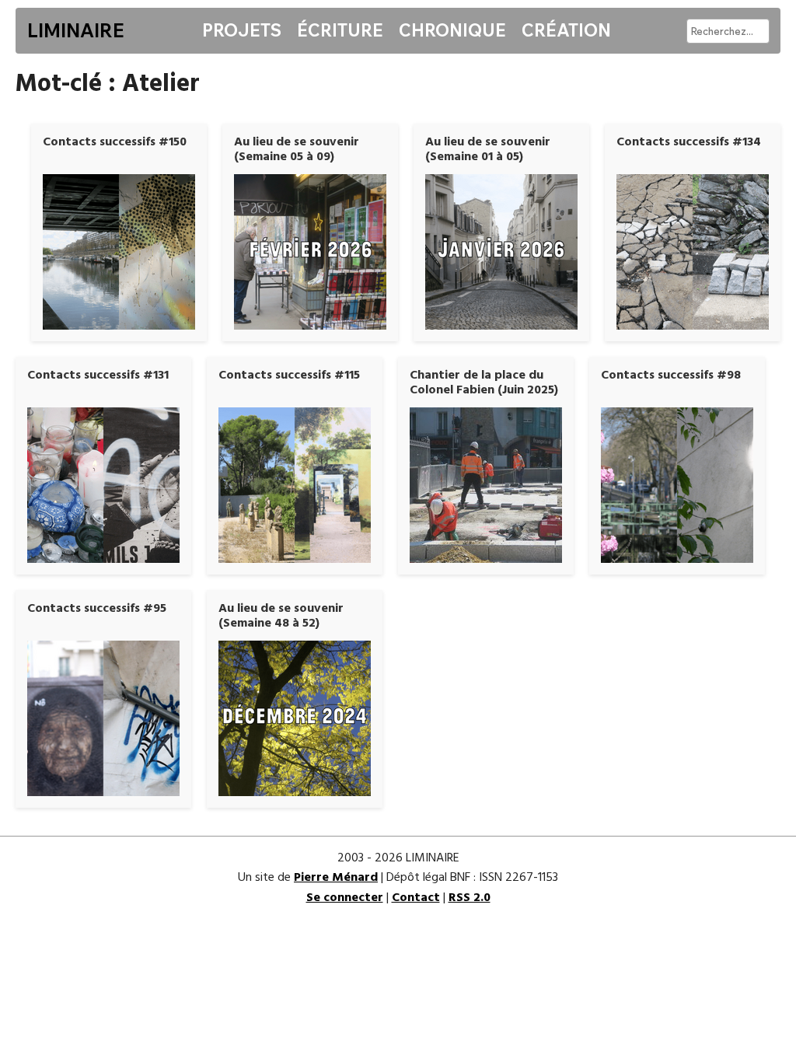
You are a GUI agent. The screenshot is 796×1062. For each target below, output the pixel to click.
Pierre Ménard (336, 878)
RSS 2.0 (470, 898)
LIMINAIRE (75, 30)
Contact (416, 898)
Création (566, 30)
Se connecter (344, 898)
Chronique (452, 30)
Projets (241, 30)
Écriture (340, 30)
